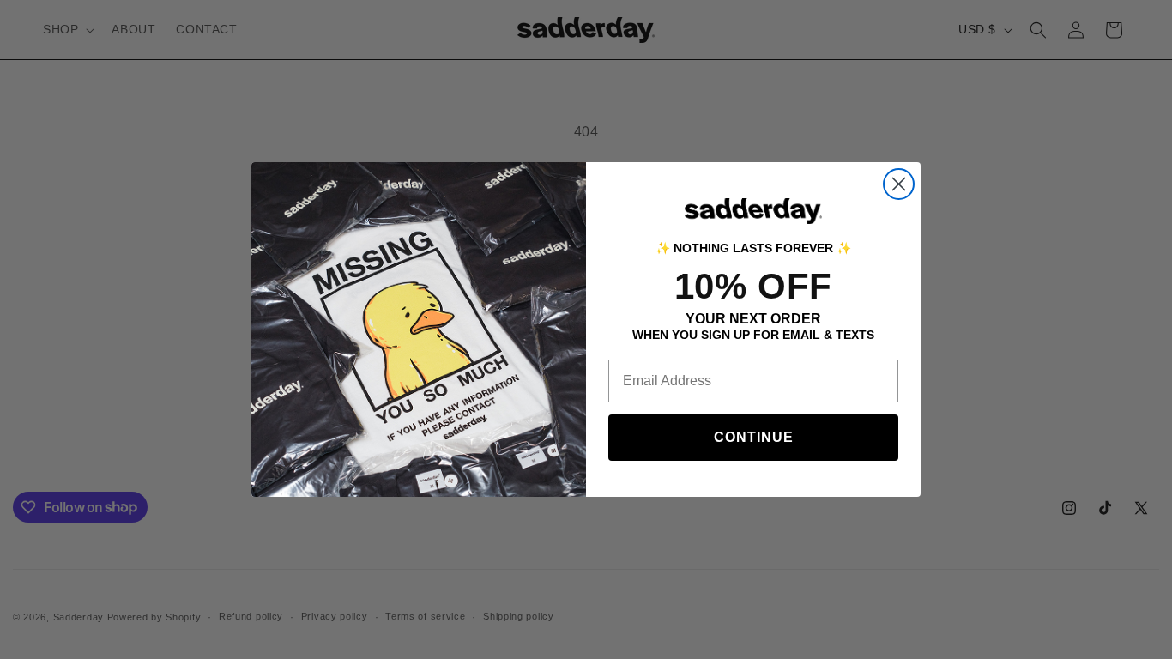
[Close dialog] (899, 184)
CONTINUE (754, 437)
